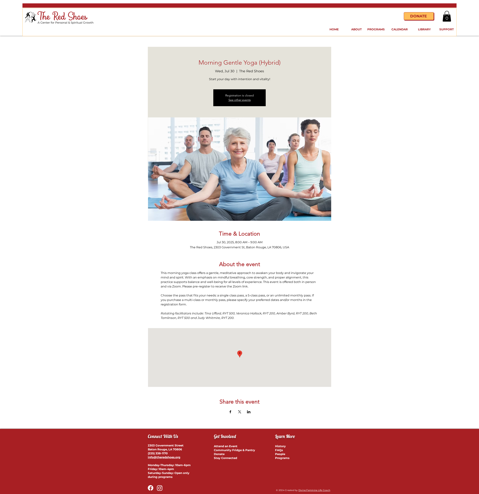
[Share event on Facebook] (230, 411)
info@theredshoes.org (164, 457)
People (280, 454)
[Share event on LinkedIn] (249, 411)
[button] (446, 16)
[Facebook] (150, 488)
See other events (239, 100)
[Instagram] (159, 488)
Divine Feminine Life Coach (314, 490)
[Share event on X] (239, 411)
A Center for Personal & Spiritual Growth (66, 22)
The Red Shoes (62, 17)
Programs (282, 458)
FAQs (279, 450)
